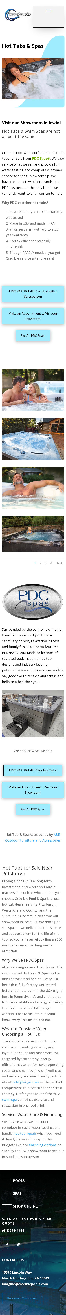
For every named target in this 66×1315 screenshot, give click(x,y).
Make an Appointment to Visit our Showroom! (32, 316)
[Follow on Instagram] (19, 1245)
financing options (42, 1145)
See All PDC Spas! (33, 335)
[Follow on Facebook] (7, 1245)
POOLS (19, 1181)
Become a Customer (21, 1298)
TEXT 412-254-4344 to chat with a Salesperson (33, 294)
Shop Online (25, 1207)
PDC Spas (35, 960)
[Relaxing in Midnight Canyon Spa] (33, 550)
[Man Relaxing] (33, 508)
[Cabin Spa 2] (33, 459)
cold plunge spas (25, 1082)
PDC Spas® (41, 158)
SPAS (17, 1194)
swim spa (9, 1099)
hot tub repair (25, 1133)
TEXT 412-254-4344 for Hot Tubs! (32, 770)
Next (59, 563)
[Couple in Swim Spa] (33, 410)
